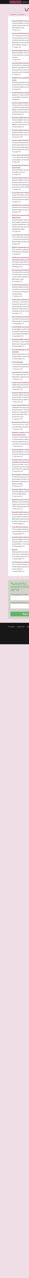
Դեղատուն (11, 626)
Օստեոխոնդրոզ (17, 362)
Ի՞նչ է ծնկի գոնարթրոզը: (20, 527)
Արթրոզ (14, 549)
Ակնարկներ (20, 626)
